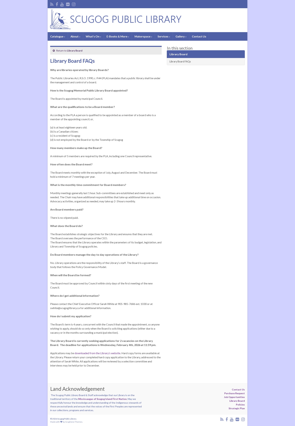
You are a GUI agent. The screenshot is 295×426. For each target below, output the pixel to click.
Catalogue (57, 36)
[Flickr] (68, 3)
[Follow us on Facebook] (57, 3)
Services (163, 36)
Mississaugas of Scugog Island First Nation (102, 398)
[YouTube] (62, 3)
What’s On (93, 36)
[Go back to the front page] (147, 20)
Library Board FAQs (180, 61)
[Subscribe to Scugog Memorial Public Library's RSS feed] (51, 3)
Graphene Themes (73, 422)
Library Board (74, 50)
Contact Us (199, 36)
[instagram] (73, 3)
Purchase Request (234, 393)
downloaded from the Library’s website (97, 353)
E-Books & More (117, 36)
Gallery (180, 36)
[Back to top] (287, 418)
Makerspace (143, 36)
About (75, 36)
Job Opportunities (234, 397)
